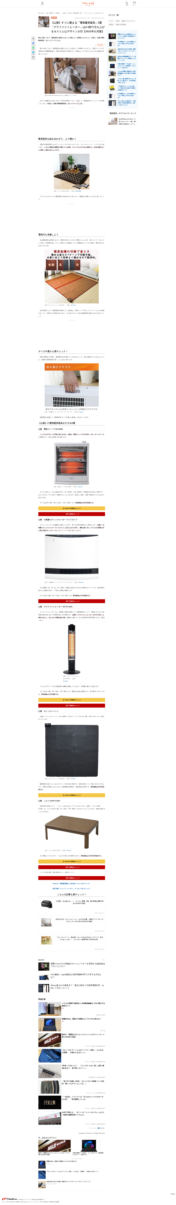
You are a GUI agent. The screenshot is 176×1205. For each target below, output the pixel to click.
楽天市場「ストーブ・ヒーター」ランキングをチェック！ (72, 888)
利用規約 (173, 1194)
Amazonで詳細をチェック (73, 508)
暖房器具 (54, 17)
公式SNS (12, 1202)
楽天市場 (78, 191)
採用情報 (51, 1202)
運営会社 (46, 1202)
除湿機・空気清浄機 (121, 24)
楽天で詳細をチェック (73, 514)
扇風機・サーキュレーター (128, 21)
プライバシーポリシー (34, 1202)
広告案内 (17, 1202)
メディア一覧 (5, 1202)
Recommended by (93, 1128)
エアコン (111, 21)
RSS (41, 1202)
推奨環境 (57, 1202)
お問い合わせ (24, 1202)
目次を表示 (100, 45)
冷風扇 (117, 21)
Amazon (73, 305)
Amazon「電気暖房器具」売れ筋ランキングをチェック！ (72, 883)
